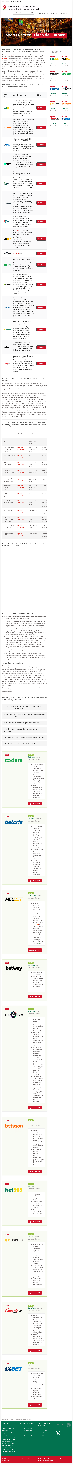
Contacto (52, 1461)
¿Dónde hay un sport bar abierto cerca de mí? (20, 743)
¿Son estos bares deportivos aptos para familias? (21, 723)
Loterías (26, 1434)
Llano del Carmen (34, 759)
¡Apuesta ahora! (34, 804)
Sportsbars (5, 1419)
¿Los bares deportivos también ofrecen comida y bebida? (24, 737)
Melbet (17, 230)
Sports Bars (54, 13)
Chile (43, 1436)
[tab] (24, 707)
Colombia (44, 1430)
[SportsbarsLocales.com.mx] (21, 8)
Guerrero (17, 1419)
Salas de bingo (28, 1430)
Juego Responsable (43, 1461)
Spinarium (16, 253)
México (4, 58)
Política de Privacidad (44, 1459)
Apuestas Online (64, 13)
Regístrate (41, 108)
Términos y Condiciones (58, 1459)
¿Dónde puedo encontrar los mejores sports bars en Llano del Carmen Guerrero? (22, 707)
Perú (43, 1434)
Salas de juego (28, 1428)
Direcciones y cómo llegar (21, 441)
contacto (28, 690)
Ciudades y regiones (42, 13)
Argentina (44, 1432)
